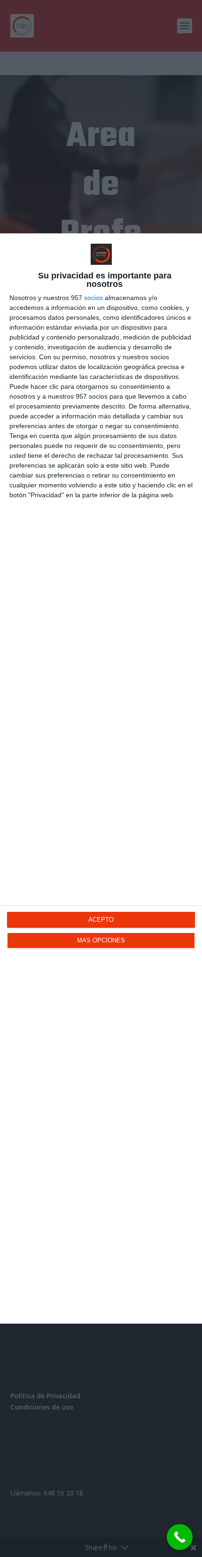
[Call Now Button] (180, 1537)
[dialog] (101, 778)
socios (93, 297)
